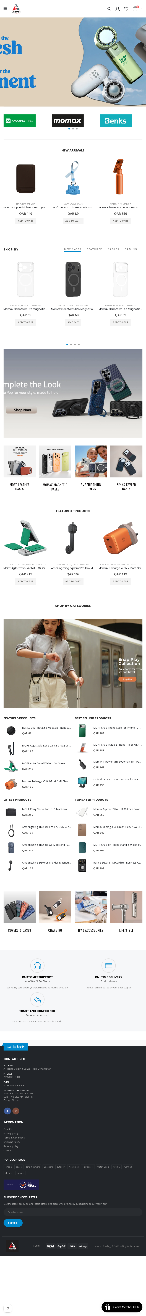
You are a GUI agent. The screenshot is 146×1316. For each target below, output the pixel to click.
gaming (131, 249)
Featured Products (36, 564)
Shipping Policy (12, 1141)
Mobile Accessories (31, 305)
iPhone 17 (15, 305)
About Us (9, 1129)
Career (7, 1150)
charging (55, 930)
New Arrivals (28, 204)
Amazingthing (64, 564)
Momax (113, 204)
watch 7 (116, 1166)
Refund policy (11, 1146)
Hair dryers (88, 1166)
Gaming (128, 1166)
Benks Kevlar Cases (126, 486)
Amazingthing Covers (91, 486)
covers (19, 1166)
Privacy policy (11, 1133)
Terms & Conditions (14, 1137)
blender (9, 1173)
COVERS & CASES (19, 930)
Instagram (15, 1111)
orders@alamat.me (14, 1085)
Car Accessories (80, 564)
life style (126, 930)
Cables (113, 249)
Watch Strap (103, 1166)
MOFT (18, 204)
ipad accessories (90, 930)
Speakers (48, 1166)
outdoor (61, 1166)
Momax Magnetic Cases (55, 486)
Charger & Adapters (110, 564)
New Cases (72, 249)
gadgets (20, 1173)
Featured (95, 249)
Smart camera (33, 1166)
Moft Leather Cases (20, 486)
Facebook (7, 1111)
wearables (74, 1166)
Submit (12, 1222)
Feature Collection (15, 564)
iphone (8, 1166)
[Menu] (5, 8)
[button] (69, 128)
